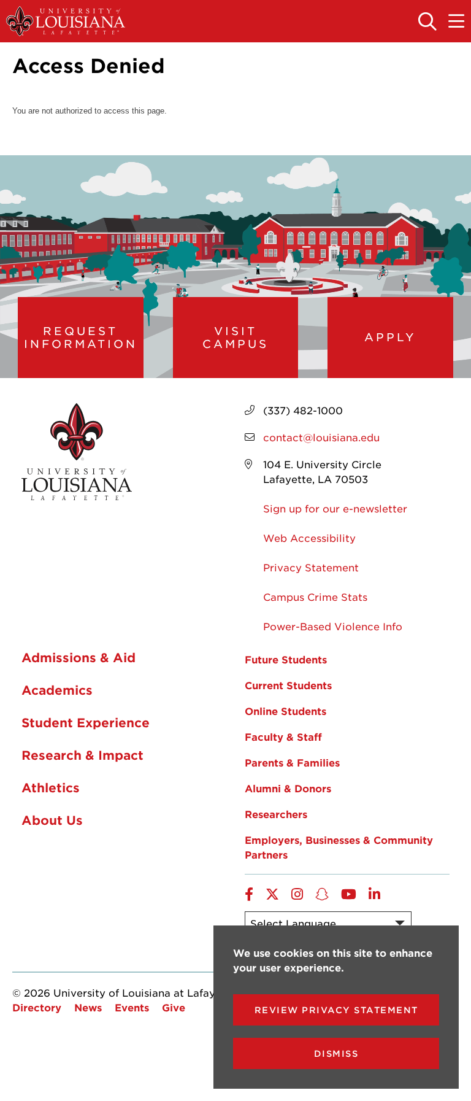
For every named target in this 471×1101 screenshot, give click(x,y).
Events (132, 1007)
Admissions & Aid (78, 657)
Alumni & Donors (288, 788)
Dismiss (336, 1053)
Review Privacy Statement (336, 1010)
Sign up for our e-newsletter (335, 508)
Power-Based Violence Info (332, 626)
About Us (52, 820)
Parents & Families (292, 762)
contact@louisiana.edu (321, 437)
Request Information (80, 337)
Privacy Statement (311, 567)
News (88, 1007)
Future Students (286, 659)
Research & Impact (82, 755)
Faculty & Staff (283, 736)
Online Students (285, 711)
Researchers (276, 814)
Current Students (288, 685)
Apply (390, 337)
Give (173, 1007)
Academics (57, 689)
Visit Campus (235, 337)
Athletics (50, 787)
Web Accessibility (309, 537)
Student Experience (85, 722)
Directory (36, 1007)
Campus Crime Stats (315, 596)
